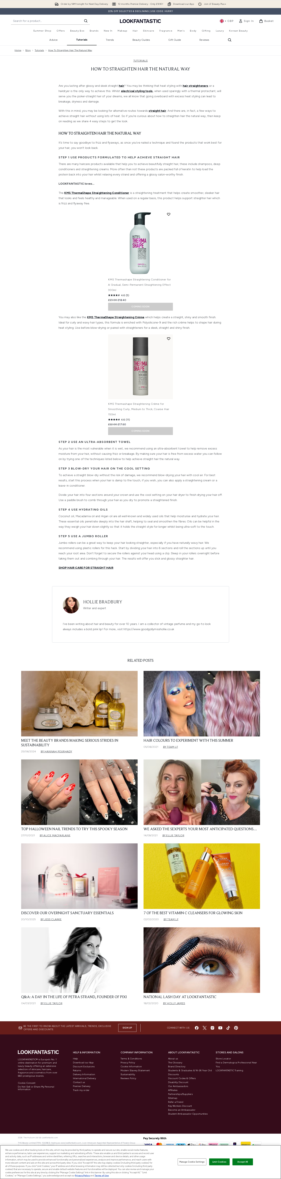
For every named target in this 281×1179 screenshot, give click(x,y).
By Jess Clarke (51, 919)
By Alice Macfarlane (55, 835)
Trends (110, 39)
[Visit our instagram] (212, 1028)
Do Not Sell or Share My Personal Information (36, 1088)
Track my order (81, 1090)
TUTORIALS (140, 60)
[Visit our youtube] (220, 1028)
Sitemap (172, 1098)
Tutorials (82, 39)
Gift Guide (174, 39)
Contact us (79, 1082)
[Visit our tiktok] (228, 1028)
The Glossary (175, 1062)
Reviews (204, 39)
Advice (53, 39)
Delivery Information (84, 1074)
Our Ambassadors (178, 1086)
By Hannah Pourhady (56, 751)
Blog (28, 50)
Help (75, 1058)
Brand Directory (177, 1066)
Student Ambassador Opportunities (188, 1113)
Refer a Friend (175, 1102)
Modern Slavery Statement (135, 1070)
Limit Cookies (219, 1162)
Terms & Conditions (131, 1058)
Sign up (127, 1027)
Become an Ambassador (182, 1110)
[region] (140, 1162)
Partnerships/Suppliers (180, 1094)
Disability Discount (178, 1082)
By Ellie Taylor (173, 835)
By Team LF (170, 746)
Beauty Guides (141, 39)
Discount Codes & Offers (182, 1078)
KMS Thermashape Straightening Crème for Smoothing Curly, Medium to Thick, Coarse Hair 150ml (138, 409)
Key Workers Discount (180, 1106)
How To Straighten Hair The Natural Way (70, 50)
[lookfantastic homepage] (140, 21)
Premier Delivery (82, 1086)
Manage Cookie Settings (192, 1162)
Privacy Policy (128, 1062)
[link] (246, 21)
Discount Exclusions (84, 1066)
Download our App (83, 1062)
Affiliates (173, 1090)
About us (173, 1058)
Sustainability (128, 1074)
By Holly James (174, 1003)
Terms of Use (101, 1175)
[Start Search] (86, 20)
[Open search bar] (230, 39)
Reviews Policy (128, 1078)
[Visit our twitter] (204, 1028)
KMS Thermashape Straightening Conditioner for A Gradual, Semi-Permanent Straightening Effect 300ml (139, 285)
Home (18, 50)
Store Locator (223, 1058)
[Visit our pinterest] (236, 1028)
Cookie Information (131, 1066)
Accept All (242, 1162)
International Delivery (84, 1078)
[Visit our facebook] (197, 1028)
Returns (77, 1070)
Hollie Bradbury (102, 602)
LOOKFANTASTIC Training (229, 1070)
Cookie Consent (27, 1083)
